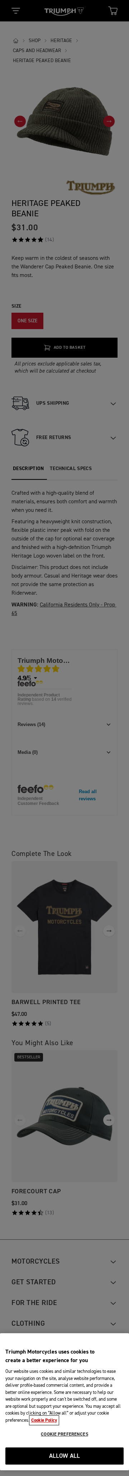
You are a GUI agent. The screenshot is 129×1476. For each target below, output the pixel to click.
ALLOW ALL (64, 1456)
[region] (64, 1401)
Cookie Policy (44, 1420)
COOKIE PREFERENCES (64, 1434)
